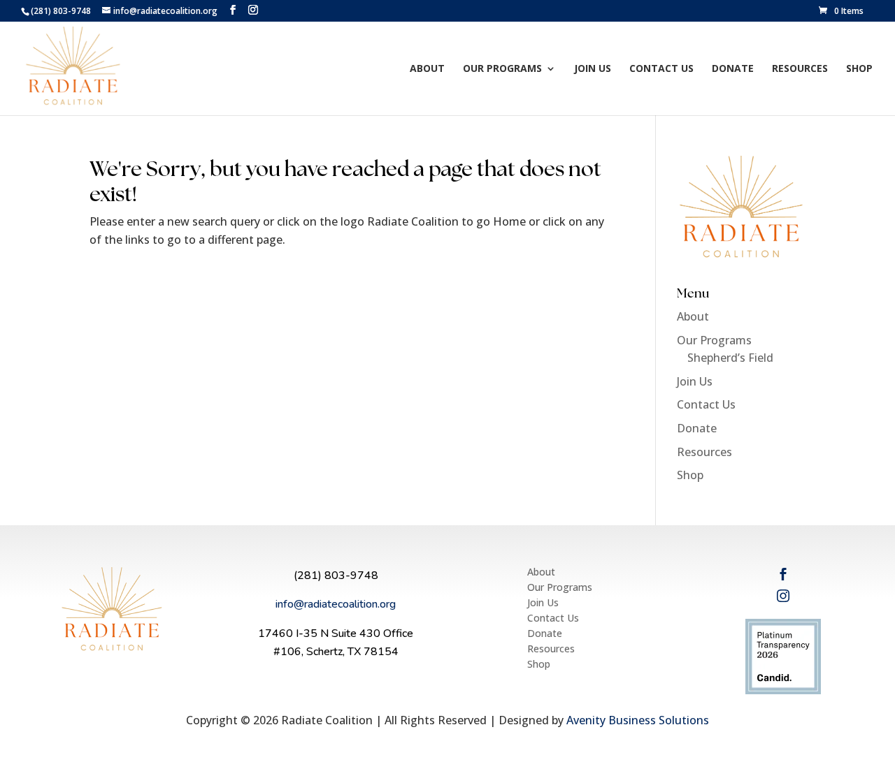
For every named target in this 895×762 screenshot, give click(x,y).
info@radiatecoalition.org (335, 604)
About (427, 69)
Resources (800, 69)
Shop (859, 69)
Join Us (592, 69)
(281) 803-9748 (336, 575)
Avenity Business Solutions (637, 720)
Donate (733, 69)
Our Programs (502, 69)
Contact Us (661, 69)
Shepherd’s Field (730, 357)
